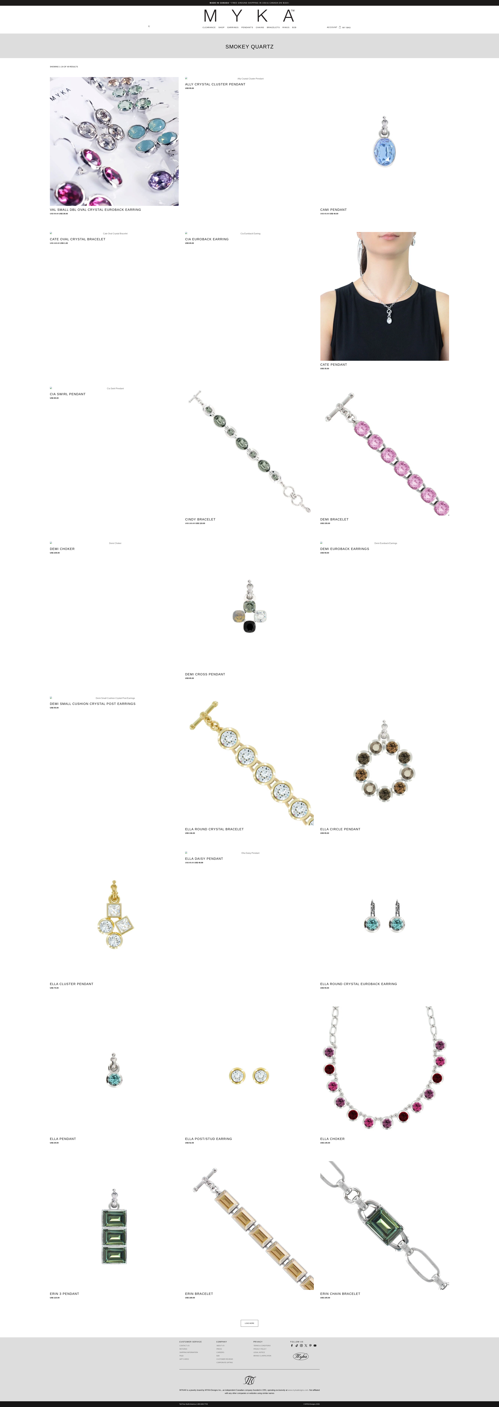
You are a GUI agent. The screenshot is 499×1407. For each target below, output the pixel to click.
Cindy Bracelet (200, 519)
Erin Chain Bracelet (340, 1294)
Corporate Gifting (224, 1362)
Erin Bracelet (199, 1294)
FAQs (181, 1356)
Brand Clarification (262, 1356)
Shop (221, 27)
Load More (249, 1323)
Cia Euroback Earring (207, 239)
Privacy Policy (260, 1349)
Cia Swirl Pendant (68, 394)
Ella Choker (332, 1139)
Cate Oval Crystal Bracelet (78, 239)
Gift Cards (184, 1359)
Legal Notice (259, 1352)
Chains (260, 27)
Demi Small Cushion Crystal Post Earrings (93, 704)
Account (332, 27)
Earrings (233, 27)
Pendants (247, 27)
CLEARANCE (209, 27)
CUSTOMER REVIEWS (224, 1359)
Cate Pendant (333, 364)
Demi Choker (62, 549)
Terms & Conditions (262, 1346)
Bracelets (273, 27)
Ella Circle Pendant (340, 829)
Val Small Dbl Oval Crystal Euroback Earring (95, 209)
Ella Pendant (63, 1139)
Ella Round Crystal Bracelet (214, 829)
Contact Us (184, 1346)
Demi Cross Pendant (205, 674)
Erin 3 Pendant (64, 1294)
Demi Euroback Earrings (344, 549)
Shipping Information (188, 1352)
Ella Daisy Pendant (204, 858)
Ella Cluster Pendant (72, 984)
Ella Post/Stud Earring (208, 1139)
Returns (183, 1349)
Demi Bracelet (334, 519)
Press (219, 1349)
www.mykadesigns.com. (298, 1390)
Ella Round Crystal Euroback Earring (358, 984)
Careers (220, 1352)
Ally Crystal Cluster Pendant (215, 84)
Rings (286, 27)
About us (220, 1346)
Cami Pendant (333, 209)
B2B (294, 27)
